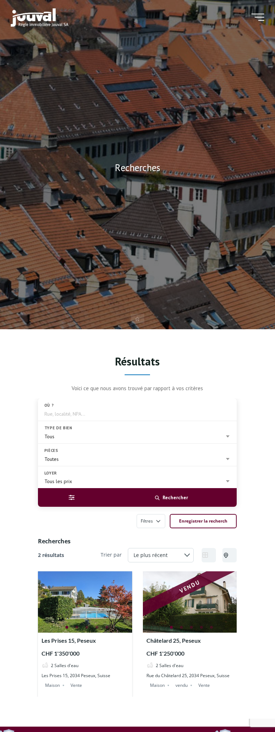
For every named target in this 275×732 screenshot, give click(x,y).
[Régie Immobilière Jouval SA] (39, 17)
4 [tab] (97, 627)
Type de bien (58, 427)
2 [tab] (77, 627)
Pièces (51, 450)
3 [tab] (87, 627)
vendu (182, 685)
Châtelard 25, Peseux (174, 640)
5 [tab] (107, 627)
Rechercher (175, 497)
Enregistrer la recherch (203, 521)
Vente (76, 685)
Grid (209, 555)
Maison (52, 685)
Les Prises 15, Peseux (69, 640)
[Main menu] (257, 17)
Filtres (147, 521)
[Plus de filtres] (71, 497)
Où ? (49, 405)
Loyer (50, 473)
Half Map (230, 555)
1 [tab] (67, 627)
